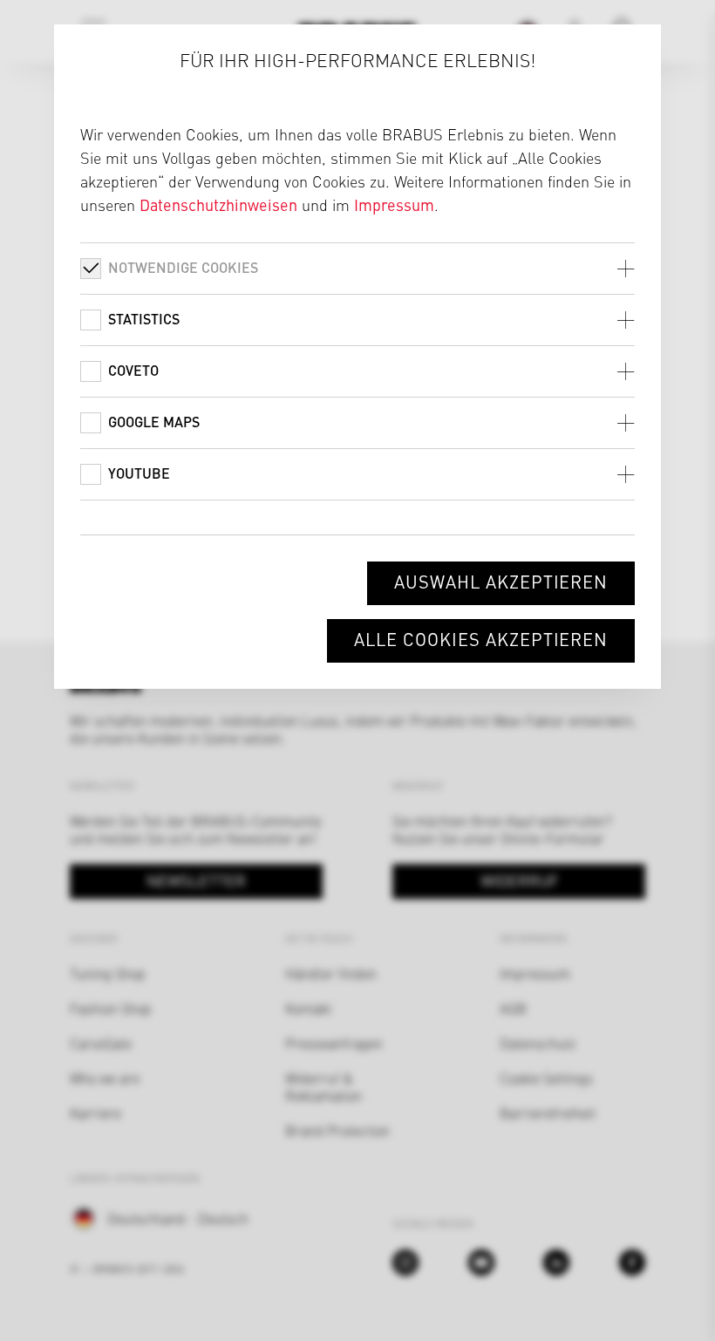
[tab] (358, 268)
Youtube (139, 473)
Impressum (394, 204)
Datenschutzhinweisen (218, 204)
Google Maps (154, 422)
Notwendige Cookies (183, 267)
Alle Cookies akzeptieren (481, 638)
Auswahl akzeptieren (501, 581)
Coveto (133, 370)
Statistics (144, 319)
